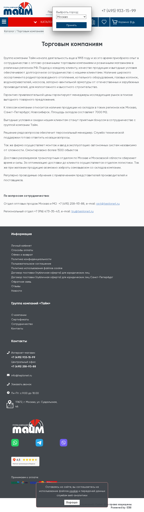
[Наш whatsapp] (23, 444)
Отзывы (15, 286)
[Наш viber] (72, 444)
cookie (73, 490)
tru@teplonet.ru (82, 211)
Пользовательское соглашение (31, 263)
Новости (16, 290)
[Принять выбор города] (71, 25)
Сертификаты (20, 319)
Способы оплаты (22, 250)
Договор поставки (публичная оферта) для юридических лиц (50, 272)
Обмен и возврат (22, 254)
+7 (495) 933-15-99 (23, 357)
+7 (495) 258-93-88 (23, 366)
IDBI (129, 507)
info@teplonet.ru (21, 375)
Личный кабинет (21, 245)
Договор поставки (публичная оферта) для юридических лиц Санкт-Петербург (62, 277)
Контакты (17, 328)
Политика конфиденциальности (31, 259)
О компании (18, 314)
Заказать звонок (21, 384)
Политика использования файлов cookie (36, 268)
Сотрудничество (22, 323)
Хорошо (72, 502)
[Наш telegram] (48, 444)
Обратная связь (21, 281)
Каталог (9, 31)
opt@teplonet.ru (108, 203)
